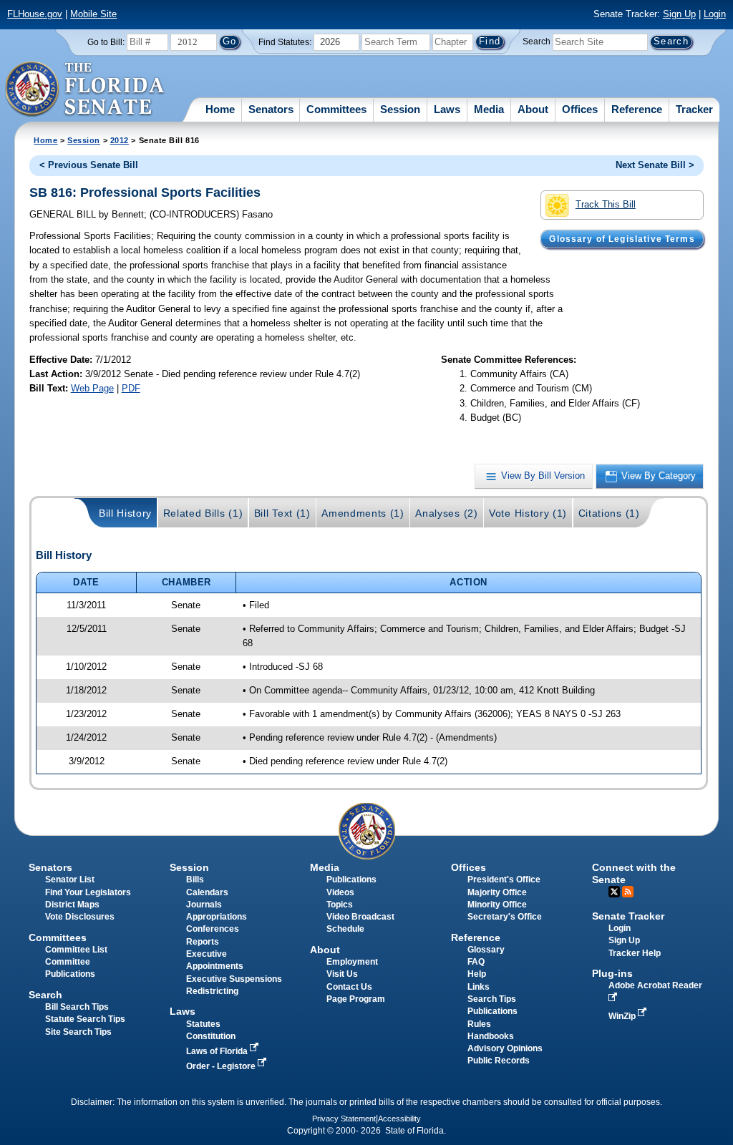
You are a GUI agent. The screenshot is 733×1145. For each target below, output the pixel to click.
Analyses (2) (446, 513)
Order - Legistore (222, 1066)
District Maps (72, 904)
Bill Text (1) (282, 513)
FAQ (476, 962)
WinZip (623, 1016)
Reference (636, 109)
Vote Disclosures (80, 916)
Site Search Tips (78, 1032)
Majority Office (497, 892)
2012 (119, 140)
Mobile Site (93, 14)
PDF (131, 388)
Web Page (92, 388)
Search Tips (491, 999)
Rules (479, 1024)
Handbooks (490, 1036)
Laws (447, 109)
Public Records (498, 1060)
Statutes (203, 1024)
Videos (340, 892)
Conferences (212, 929)
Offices (580, 109)
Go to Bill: (106, 42)
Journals (204, 904)
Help (476, 974)
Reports (202, 941)
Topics (339, 904)
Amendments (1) (362, 513)
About (533, 109)
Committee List (76, 949)
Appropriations (216, 916)
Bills (195, 879)
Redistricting (212, 991)
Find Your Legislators (88, 892)
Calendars (207, 892)
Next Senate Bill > (655, 165)
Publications (351, 879)
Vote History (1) (528, 513)
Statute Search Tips (85, 1019)
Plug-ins (612, 973)
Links (478, 987)
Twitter (614, 891)
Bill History (125, 513)
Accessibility (399, 1118)
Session (400, 109)
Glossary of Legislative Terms (621, 239)
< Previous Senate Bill (88, 165)
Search (536, 41)
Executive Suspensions (234, 979)
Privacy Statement (344, 1118)
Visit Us (342, 974)
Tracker (694, 109)
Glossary (486, 949)
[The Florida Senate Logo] (85, 89)
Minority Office (497, 904)
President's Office (503, 879)
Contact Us (349, 987)
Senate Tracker (628, 916)
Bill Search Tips (77, 1007)
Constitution (211, 1036)
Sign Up (679, 14)
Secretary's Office (504, 916)
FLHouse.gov (34, 14)
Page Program (355, 999)
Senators (270, 109)
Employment (352, 962)
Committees (336, 109)
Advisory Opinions (505, 1048)
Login (715, 14)
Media (489, 109)
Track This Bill (606, 204)
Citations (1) (609, 513)
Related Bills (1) (203, 513)
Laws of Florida (218, 1051)
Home (220, 109)
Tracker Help (634, 953)
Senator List (69, 879)
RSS (628, 891)
